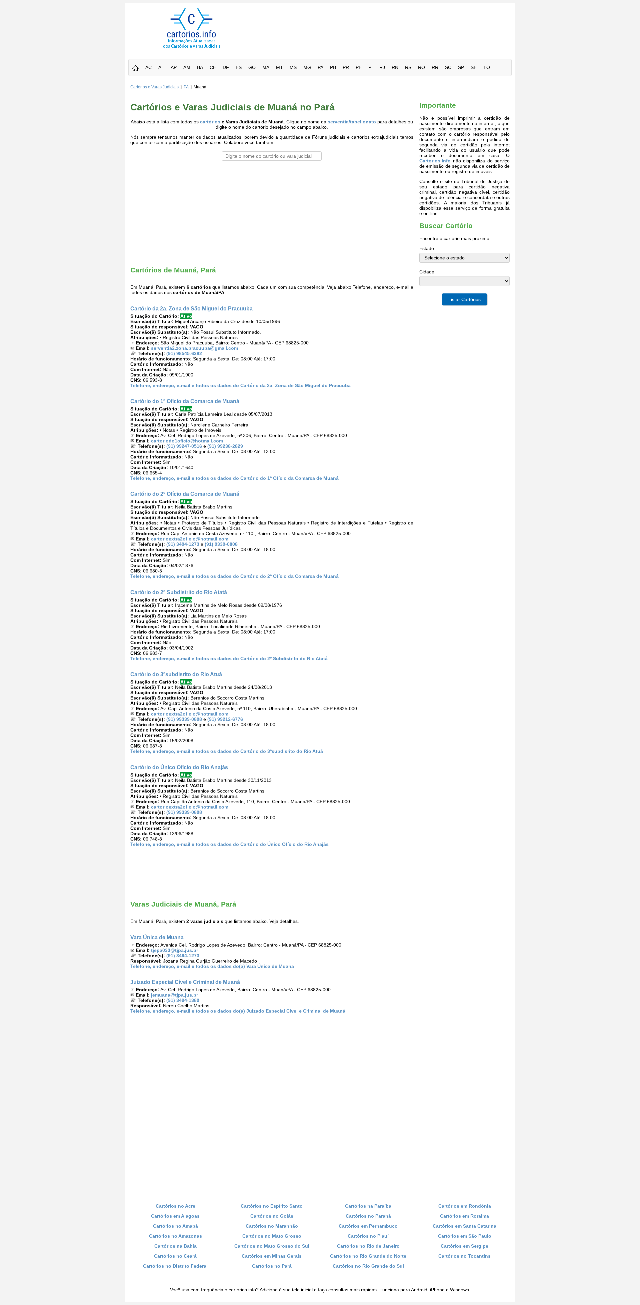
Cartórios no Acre (175, 1206)
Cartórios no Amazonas (175, 1236)
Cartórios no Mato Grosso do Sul (271, 1246)
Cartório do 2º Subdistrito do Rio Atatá (178, 592)
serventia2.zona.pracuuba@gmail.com (194, 348)
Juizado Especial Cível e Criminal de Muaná (185, 982)
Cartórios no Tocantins (464, 1256)
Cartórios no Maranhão (272, 1226)
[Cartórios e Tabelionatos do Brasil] (135, 68)
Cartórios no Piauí (368, 1236)
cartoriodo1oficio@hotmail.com (187, 440)
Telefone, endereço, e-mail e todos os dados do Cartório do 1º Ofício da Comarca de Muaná (234, 478)
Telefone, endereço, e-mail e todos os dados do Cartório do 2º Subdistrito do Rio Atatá (229, 658)
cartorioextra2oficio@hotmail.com (189, 538)
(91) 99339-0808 (184, 719)
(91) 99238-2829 (225, 446)
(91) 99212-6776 (225, 719)
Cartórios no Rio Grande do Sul (368, 1266)
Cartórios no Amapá (175, 1226)
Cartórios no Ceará (175, 1256)
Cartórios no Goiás (271, 1216)
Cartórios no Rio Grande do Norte (368, 1256)
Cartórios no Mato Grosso (271, 1236)
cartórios (210, 121)
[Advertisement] (384, 23)
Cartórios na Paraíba (368, 1206)
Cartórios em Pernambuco (368, 1226)
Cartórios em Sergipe (464, 1246)
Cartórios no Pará (272, 1266)
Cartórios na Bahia (175, 1246)
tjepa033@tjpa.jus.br (174, 950)
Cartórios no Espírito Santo (272, 1206)
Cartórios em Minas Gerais (272, 1256)
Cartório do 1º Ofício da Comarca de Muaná (184, 401)
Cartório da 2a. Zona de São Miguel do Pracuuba (191, 308)
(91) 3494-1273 (182, 544)
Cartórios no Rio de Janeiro (368, 1246)
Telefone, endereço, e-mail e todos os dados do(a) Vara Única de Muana (212, 966)
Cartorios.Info (435, 160)
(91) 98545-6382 (184, 353)
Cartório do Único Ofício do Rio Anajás (179, 767)
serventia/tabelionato (352, 121)
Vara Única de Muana (157, 937)
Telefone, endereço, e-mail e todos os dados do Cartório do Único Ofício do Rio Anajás (229, 844)
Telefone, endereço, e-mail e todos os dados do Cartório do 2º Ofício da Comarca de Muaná (234, 576)
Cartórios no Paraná (368, 1216)
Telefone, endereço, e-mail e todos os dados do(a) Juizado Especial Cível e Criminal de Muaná (237, 1011)
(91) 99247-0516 (184, 446)
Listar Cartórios (464, 299)
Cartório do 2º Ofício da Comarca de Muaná (184, 494)
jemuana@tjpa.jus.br (174, 995)
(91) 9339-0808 (221, 544)
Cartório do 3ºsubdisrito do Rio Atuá (176, 674)
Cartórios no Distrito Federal (175, 1266)
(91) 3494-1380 (182, 1000)
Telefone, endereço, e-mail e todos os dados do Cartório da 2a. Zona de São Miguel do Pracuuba (240, 385)
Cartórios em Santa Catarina (464, 1226)
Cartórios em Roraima (464, 1216)
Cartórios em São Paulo (464, 1236)
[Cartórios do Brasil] (191, 47)
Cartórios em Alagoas (175, 1216)
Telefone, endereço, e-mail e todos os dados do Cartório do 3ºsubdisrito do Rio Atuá (226, 751)
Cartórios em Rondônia (464, 1206)
